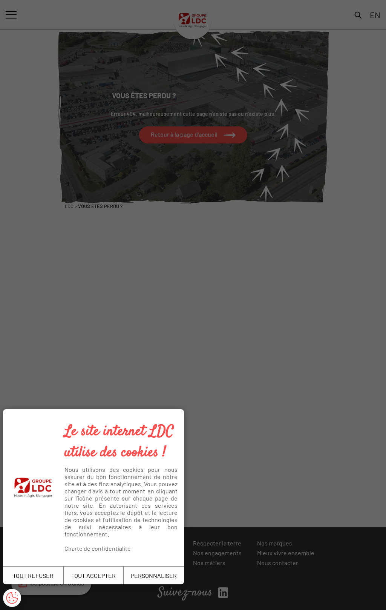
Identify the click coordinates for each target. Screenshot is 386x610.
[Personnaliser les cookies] (12, 598)
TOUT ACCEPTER (93, 575)
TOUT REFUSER (33, 575)
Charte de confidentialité (97, 548)
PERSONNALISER (154, 575)
